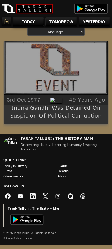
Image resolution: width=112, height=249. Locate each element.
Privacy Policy (12, 239)
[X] (45, 196)
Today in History (15, 167)
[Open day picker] (6, 21)
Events (63, 167)
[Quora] (70, 196)
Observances (13, 177)
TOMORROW (61, 22)
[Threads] (83, 196)
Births (7, 172)
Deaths (63, 172)
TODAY (28, 22)
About (62, 177)
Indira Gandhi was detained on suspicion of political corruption (56, 112)
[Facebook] (8, 196)
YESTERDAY (94, 22)
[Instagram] (58, 196)
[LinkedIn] (33, 196)
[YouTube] (20, 196)
